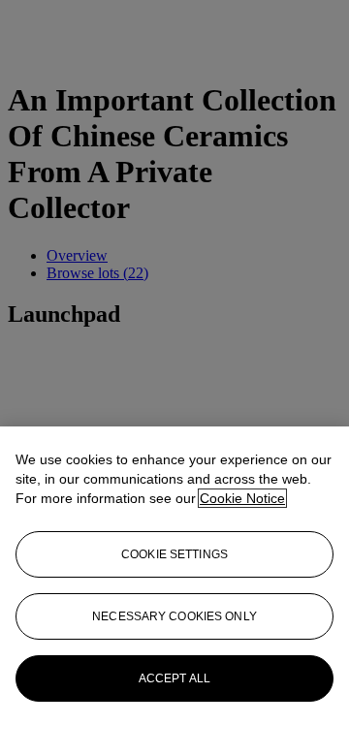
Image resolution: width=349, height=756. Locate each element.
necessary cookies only (174, 616)
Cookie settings (174, 554)
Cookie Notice (242, 498)
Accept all (174, 678)
